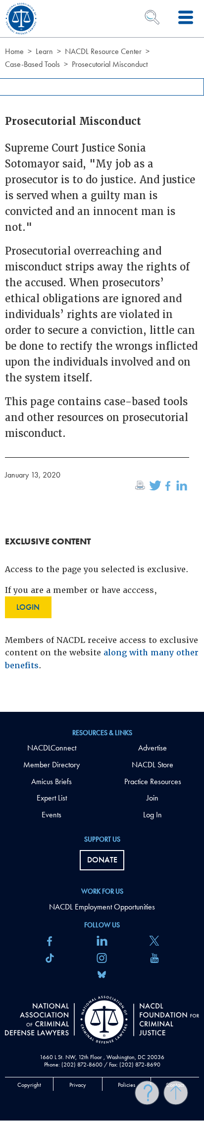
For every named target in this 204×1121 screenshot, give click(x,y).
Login (28, 607)
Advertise (152, 748)
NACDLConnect (51, 748)
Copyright (29, 1085)
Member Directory (51, 764)
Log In (152, 814)
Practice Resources (152, 781)
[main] (102, 356)
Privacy (77, 1085)
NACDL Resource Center (103, 51)
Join (152, 798)
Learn (44, 51)
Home (14, 51)
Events (51, 814)
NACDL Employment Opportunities (102, 907)
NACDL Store (152, 764)
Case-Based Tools (32, 64)
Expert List (52, 798)
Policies (126, 1085)
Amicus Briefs (51, 781)
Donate (102, 859)
